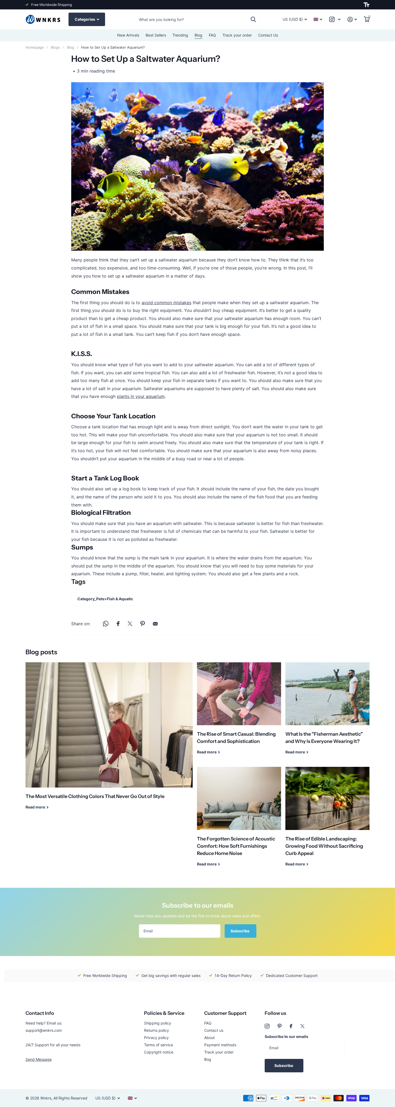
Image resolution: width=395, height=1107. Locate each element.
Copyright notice (158, 1052)
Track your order (237, 35)
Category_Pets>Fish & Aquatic (105, 598)
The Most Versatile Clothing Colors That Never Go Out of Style (109, 740)
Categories (85, 19)
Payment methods (220, 1045)
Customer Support (225, 1013)
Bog (207, 1059)
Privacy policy (156, 1037)
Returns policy (156, 1030)
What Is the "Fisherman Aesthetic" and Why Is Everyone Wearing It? (327, 712)
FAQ (212, 35)
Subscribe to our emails (286, 1036)
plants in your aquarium (141, 396)
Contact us (213, 1030)
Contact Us (268, 35)
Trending (180, 35)
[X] (302, 1026)
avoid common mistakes (166, 302)
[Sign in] (352, 19)
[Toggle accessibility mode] (366, 4)
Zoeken (253, 19)
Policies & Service (164, 1013)
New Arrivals (128, 35)
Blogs (55, 47)
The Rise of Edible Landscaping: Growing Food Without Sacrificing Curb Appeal (327, 820)
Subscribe (240, 931)
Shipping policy (157, 1023)
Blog (198, 35)
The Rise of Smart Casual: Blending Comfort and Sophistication (239, 712)
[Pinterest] (280, 1026)
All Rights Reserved (70, 1098)
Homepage (35, 47)
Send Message (39, 1059)
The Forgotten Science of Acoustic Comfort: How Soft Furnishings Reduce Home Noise (239, 820)
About (209, 1037)
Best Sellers (156, 35)
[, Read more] (335, 19)
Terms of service (158, 1045)
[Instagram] (267, 1026)
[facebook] (291, 1026)
